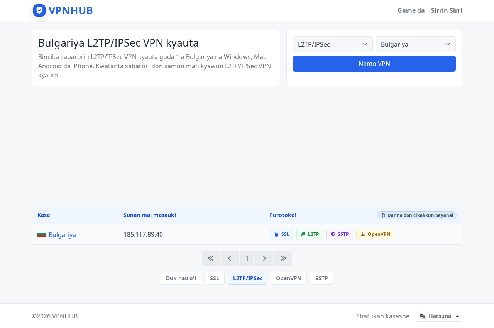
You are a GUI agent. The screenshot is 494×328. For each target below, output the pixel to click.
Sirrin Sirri (446, 10)
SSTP (321, 278)
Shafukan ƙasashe (382, 316)
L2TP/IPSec (247, 278)
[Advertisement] (247, 146)
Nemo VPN (374, 63)
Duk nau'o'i (181, 278)
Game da (411, 10)
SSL (214, 278)
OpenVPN (288, 278)
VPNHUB (65, 316)
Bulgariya (62, 234)
